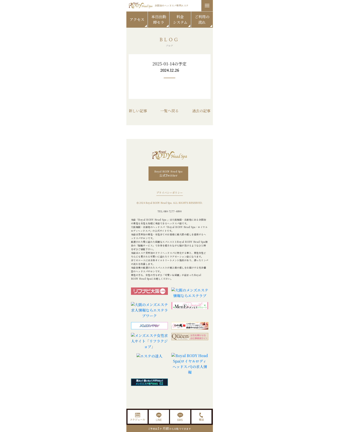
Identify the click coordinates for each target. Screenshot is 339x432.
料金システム (180, 19)
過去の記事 (201, 110)
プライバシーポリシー (169, 192)
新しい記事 (138, 110)
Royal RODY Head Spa (168, 174)
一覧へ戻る (169, 110)
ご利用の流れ (202, 19)
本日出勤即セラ (158, 19)
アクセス (137, 19)
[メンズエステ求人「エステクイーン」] (189, 341)
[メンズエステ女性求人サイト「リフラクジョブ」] (149, 341)
